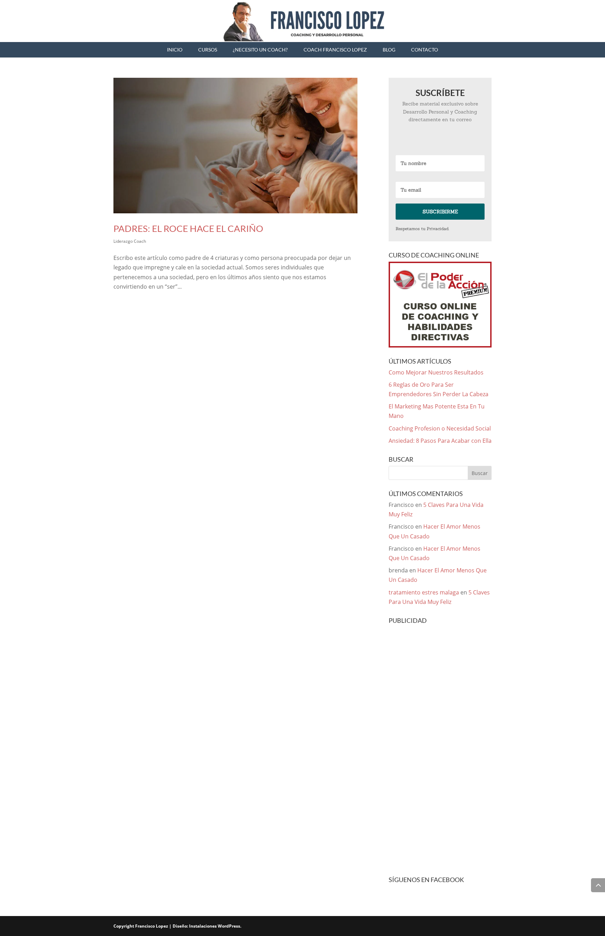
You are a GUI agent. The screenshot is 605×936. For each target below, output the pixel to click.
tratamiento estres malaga (424, 592)
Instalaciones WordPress (214, 926)
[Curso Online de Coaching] (440, 304)
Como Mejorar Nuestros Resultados (436, 372)
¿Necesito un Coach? (260, 50)
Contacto (424, 50)
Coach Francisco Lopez (335, 50)
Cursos (207, 50)
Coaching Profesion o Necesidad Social (440, 428)
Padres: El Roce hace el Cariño (188, 228)
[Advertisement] (440, 751)
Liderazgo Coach (129, 241)
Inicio (174, 50)
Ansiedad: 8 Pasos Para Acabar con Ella (440, 441)
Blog (389, 50)
